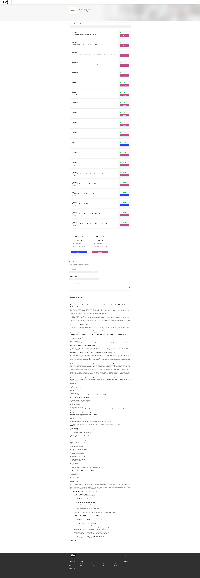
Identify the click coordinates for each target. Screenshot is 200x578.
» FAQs (70, 565)
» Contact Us (71, 570)
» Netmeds (102, 565)
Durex (81, 279)
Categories (166, 1)
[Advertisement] (88, 16)
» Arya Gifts (102, 563)
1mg (71, 264)
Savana (97, 279)
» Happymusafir (93, 565)
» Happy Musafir (113, 563)
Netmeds (86, 264)
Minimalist (76, 279)
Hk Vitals (92, 279)
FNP (92, 271)
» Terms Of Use (72, 567)
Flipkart (96, 271)
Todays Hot (173, 1)
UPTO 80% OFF (100, 240)
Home (157, 1)
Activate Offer (79, 252)
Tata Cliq (76, 271)
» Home (70, 563)
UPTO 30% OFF (79, 240)
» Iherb (81, 567)
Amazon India (82, 271)
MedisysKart (81, 264)
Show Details (74, 36)
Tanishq (71, 279)
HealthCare (80, 23)
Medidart (75, 264)
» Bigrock (81, 565)
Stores (161, 1)
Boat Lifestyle (86, 279)
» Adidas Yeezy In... (93, 563)
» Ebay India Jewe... (83, 563)
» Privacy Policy (72, 568)
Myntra (88, 271)
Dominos (71, 271)
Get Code (100, 252)
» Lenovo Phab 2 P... (113, 565)
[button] (128, 26)
